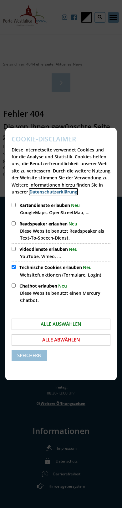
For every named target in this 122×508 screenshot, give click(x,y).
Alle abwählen (61, 339)
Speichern (29, 355)
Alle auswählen (61, 324)
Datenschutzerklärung (53, 192)
